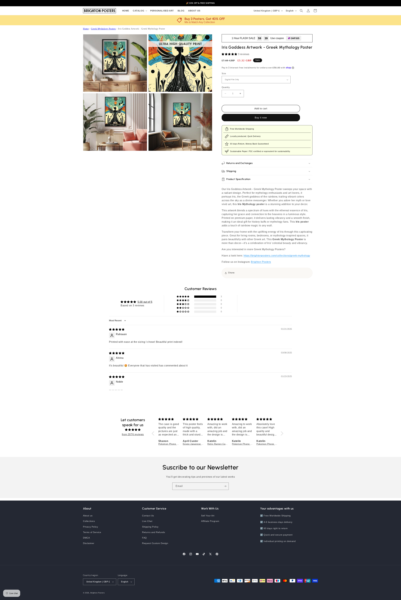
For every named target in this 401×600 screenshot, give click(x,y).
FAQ (144, 537)
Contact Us (148, 515)
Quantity (226, 87)
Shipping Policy (150, 526)
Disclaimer (88, 543)
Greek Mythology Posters (103, 29)
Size (224, 73)
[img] (117, 329)
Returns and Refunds (153, 532)
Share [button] (231, 272)
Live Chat (147, 521)
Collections (89, 521)
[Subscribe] (225, 486)
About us (88, 515)
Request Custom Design (155, 543)
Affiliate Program (210, 521)
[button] (139, 10)
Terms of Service (92, 532)
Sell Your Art (207, 515)
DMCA (86, 537)
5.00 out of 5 (145, 302)
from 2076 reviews (133, 434)
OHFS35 (295, 38)
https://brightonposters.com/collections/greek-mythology (277, 255)
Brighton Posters (261, 262)
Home (86, 29)
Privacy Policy (90, 526)
